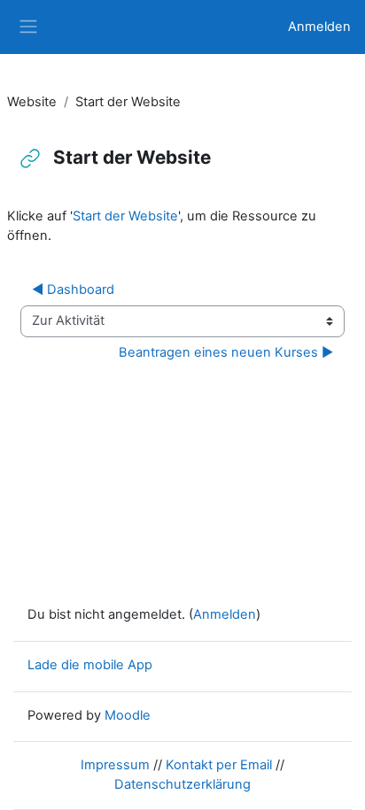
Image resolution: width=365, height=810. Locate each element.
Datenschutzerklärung (182, 784)
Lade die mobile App (89, 665)
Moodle (128, 715)
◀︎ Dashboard (73, 289)
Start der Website (125, 216)
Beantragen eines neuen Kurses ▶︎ (226, 352)
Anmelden (319, 27)
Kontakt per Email (219, 765)
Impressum (115, 765)
